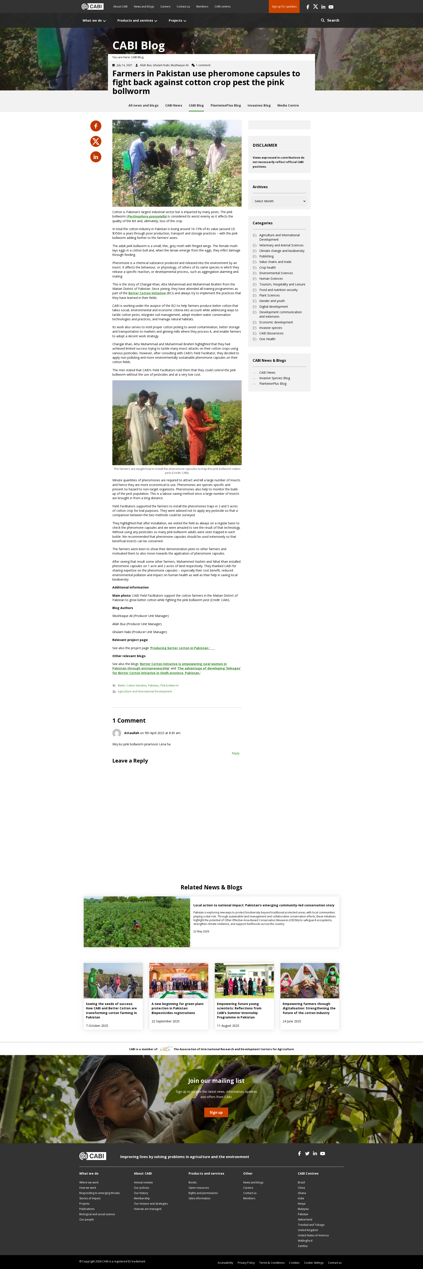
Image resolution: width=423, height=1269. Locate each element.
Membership (142, 1198)
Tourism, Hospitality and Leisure (282, 284)
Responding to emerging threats (99, 1193)
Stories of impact (89, 1198)
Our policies (141, 1188)
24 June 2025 (292, 1021)
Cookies (294, 1263)
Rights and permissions (203, 1193)
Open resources (199, 1188)
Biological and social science (97, 1214)
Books (193, 1182)
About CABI (120, 6)
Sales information (199, 1198)
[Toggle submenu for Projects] (184, 20)
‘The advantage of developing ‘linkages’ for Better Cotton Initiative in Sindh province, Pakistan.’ (176, 670)
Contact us (183, 6)
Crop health (267, 267)
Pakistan (153, 685)
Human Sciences (271, 278)
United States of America (313, 1235)
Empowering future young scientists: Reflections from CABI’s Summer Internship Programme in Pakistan (239, 1010)
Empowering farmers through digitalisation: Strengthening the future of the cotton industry (309, 1008)
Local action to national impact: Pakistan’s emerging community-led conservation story (263, 905)
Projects (84, 1203)
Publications (87, 1209)
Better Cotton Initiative (147, 293)
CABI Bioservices (271, 333)
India (301, 1198)
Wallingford (305, 1241)
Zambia (303, 1246)
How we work (87, 1188)
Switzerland (305, 1219)
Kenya (301, 1203)
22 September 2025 (166, 1021)
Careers (165, 6)
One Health (267, 339)
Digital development (273, 306)
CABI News (267, 372)
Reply (235, 753)
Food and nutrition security (278, 290)
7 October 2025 (97, 1025)
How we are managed (147, 1209)
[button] (308, 6)
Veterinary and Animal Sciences (281, 245)
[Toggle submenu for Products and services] (155, 20)
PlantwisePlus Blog (272, 383)
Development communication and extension (280, 314)
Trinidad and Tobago (311, 1225)
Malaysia (303, 1209)
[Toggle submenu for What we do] (104, 20)
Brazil (301, 1182)
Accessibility (225, 1263)
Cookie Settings (313, 1263)
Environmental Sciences (276, 273)
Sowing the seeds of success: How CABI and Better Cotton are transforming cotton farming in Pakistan (111, 1010)
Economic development (276, 322)
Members (202, 6)
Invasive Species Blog (274, 378)
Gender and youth (272, 301)
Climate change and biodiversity (281, 251)
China (301, 1188)
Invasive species (270, 328)
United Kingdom (308, 1230)
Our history (141, 1193)
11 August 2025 (228, 1025)
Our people (86, 1219)
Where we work (88, 1182)
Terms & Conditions (271, 1263)
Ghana (302, 1193)
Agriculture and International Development (145, 691)
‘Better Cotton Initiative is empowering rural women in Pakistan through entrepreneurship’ (169, 666)
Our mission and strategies (151, 1203)
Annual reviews (143, 1182)
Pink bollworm (169, 685)
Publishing (266, 256)
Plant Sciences (269, 295)
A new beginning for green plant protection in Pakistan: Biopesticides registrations (178, 1008)
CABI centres (222, 6)
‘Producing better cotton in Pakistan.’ (180, 648)
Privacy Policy (246, 1263)
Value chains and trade (275, 262)
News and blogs (144, 6)
